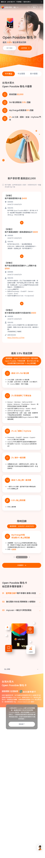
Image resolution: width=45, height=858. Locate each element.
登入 (34, 7)
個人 (15, 7)
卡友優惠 (21, 73)
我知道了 (22, 724)
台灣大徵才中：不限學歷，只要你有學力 (19, 2)
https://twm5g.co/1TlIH (15, 338)
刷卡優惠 (34, 73)
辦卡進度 (9, 48)
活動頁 (14, 549)
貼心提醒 (7, 669)
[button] (14, 557)
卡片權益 (8, 73)
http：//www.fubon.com (22, 702)
